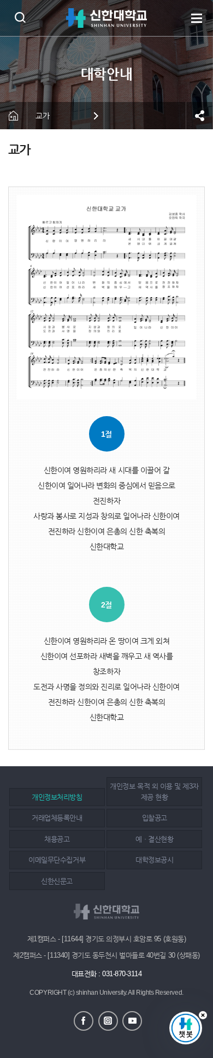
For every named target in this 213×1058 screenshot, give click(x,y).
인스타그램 (108, 1021)
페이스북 (83, 1021)
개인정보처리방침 (57, 797)
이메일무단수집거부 (56, 860)
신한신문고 (57, 881)
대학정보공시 (154, 860)
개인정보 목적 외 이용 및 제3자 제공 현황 (154, 791)
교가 (42, 115)
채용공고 (56, 839)
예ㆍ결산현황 (154, 839)
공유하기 (199, 115)
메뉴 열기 (196, 18)
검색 (20, 17)
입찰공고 (154, 818)
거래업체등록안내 (57, 818)
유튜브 (132, 1021)
